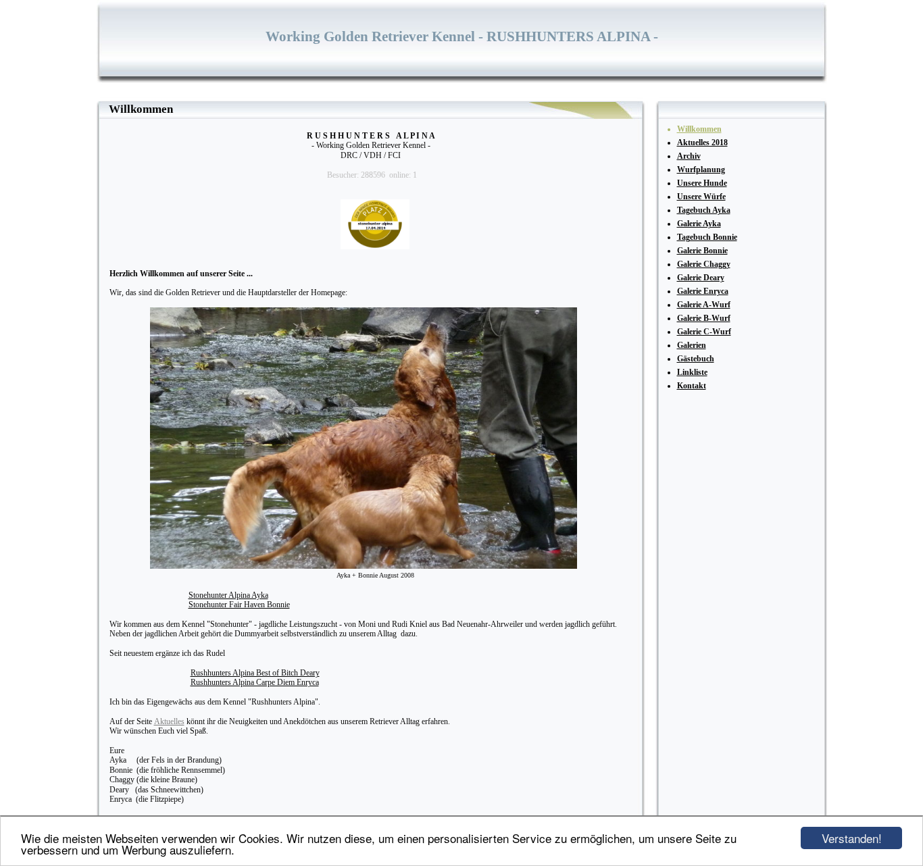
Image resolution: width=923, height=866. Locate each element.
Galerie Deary (700, 277)
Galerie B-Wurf (703, 318)
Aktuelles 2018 (702, 142)
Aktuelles (169, 721)
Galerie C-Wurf (704, 331)
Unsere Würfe (701, 196)
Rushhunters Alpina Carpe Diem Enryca (255, 682)
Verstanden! (852, 838)
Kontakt (691, 385)
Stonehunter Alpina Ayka (228, 595)
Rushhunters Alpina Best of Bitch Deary (255, 673)
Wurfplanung (701, 169)
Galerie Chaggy (703, 264)
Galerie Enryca (702, 291)
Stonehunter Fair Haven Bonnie (239, 604)
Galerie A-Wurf (703, 304)
